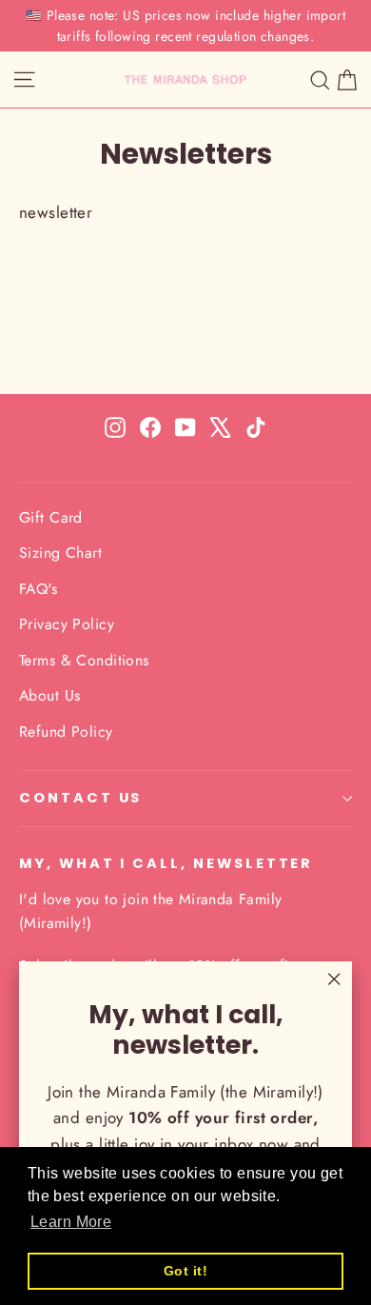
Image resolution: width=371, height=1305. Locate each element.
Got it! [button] (185, 1270)
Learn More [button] (70, 1222)
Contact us (80, 797)
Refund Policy (66, 731)
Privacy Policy (66, 624)
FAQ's (38, 589)
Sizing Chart (60, 553)
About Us (49, 695)
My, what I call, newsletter (166, 863)
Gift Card (51, 517)
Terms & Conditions (84, 660)
